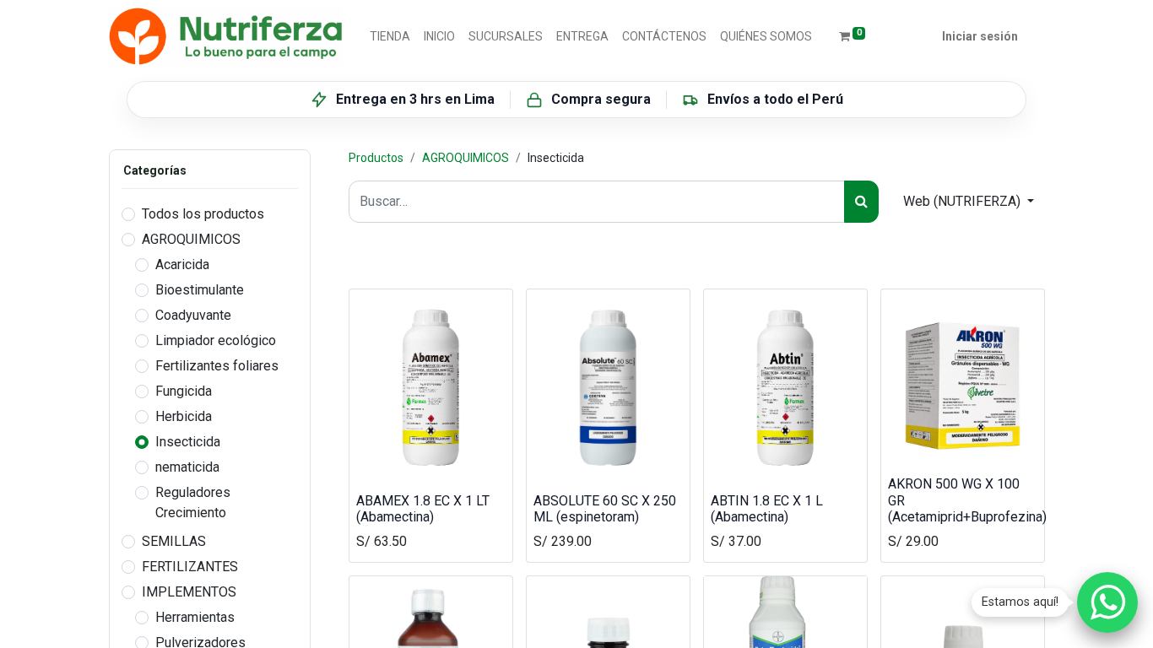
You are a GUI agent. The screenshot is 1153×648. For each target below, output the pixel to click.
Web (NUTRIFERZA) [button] (963, 201)
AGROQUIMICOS (191, 239)
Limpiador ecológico (215, 340)
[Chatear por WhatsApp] (1107, 602)
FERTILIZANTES (190, 567)
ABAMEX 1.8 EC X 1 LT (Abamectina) (423, 509)
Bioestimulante (199, 290)
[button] (374, 460)
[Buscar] (861, 202)
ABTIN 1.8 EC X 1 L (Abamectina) (767, 509)
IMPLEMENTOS (189, 592)
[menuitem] (390, 36)
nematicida (187, 467)
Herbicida (183, 416)
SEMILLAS (174, 541)
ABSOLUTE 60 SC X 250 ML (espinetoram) (604, 509)
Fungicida (183, 391)
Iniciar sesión (980, 36)
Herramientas (195, 617)
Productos (376, 158)
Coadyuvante (193, 315)
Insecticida (187, 442)
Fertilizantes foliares (217, 366)
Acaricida (182, 264)
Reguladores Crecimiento (192, 502)
